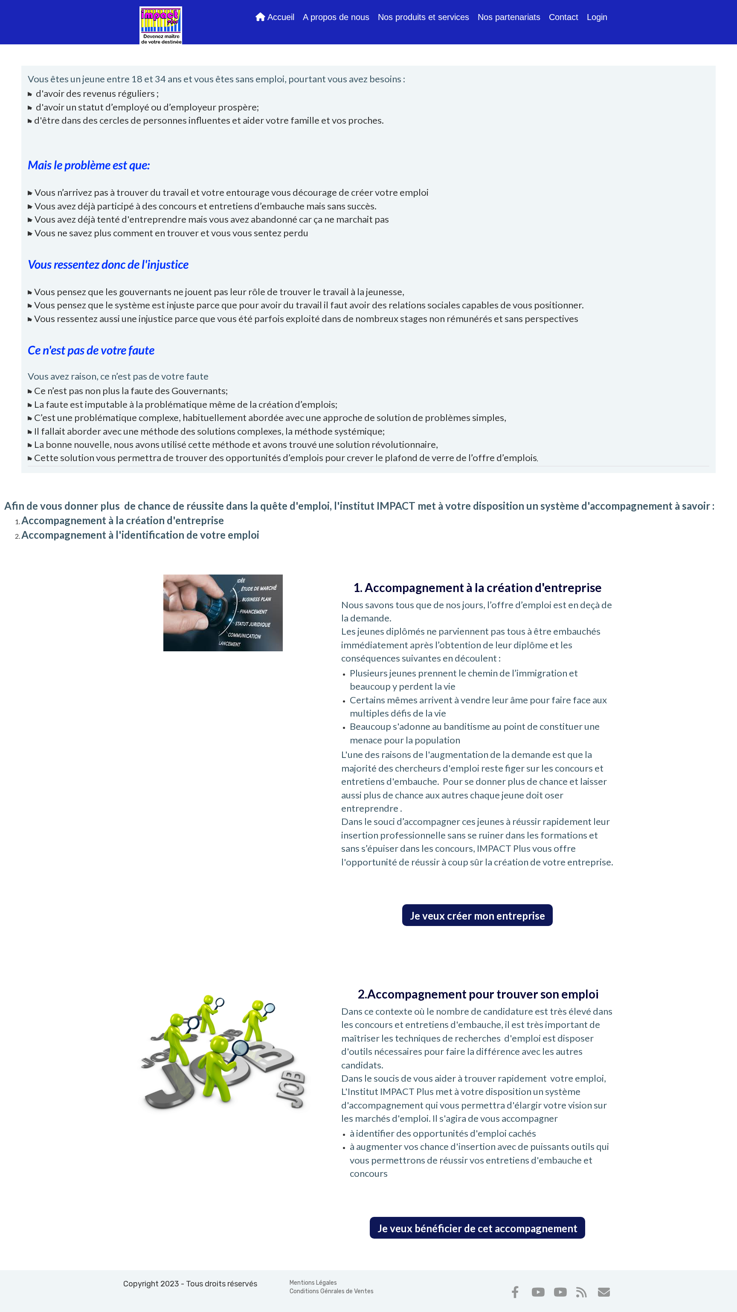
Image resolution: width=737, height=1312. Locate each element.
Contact (563, 17)
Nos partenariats (509, 17)
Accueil (279, 17)
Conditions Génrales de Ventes (332, 1291)
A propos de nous (336, 17)
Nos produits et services (423, 17)
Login (597, 17)
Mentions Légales (313, 1282)
